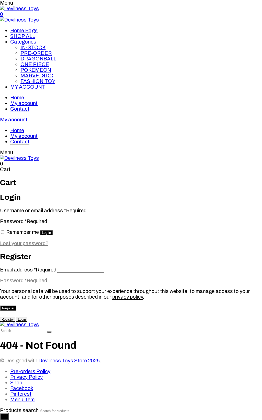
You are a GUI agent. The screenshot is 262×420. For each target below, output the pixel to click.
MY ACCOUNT (27, 87)
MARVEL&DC (36, 75)
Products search (19, 410)
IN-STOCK (33, 47)
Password (23, 221)
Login (22, 319)
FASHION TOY (37, 81)
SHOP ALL (22, 36)
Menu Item (22, 399)
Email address (28, 269)
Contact (19, 109)
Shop (16, 382)
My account (24, 103)
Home (17, 97)
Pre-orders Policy (30, 371)
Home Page (24, 30)
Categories (23, 42)
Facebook (21, 388)
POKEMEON (35, 70)
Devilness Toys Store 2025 (69, 360)
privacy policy (127, 297)
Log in (46, 233)
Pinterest (20, 394)
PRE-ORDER (36, 53)
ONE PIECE (34, 64)
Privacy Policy (26, 377)
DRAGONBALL (38, 58)
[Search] (4, 416)
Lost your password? (24, 243)
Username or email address (43, 210)
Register (8, 308)
